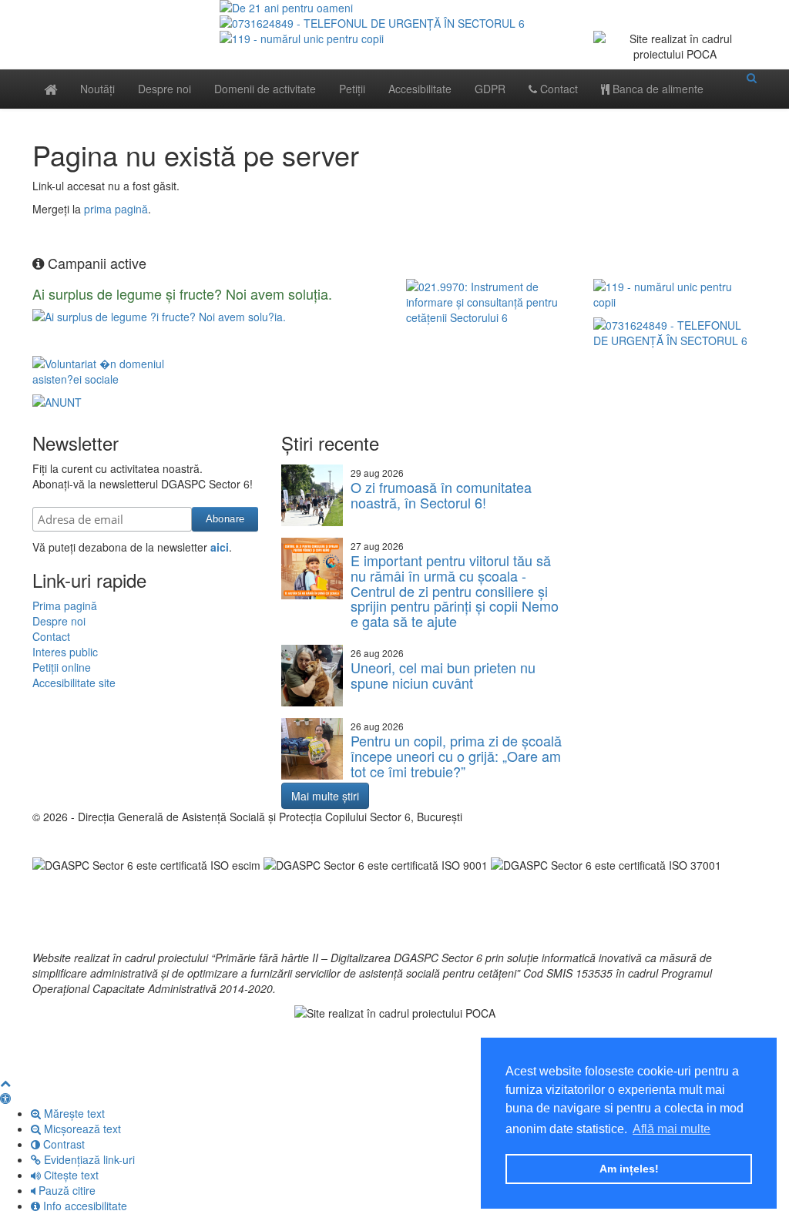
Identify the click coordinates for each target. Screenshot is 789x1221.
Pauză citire (65, 1190)
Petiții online (61, 667)
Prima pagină (64, 605)
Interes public (65, 651)
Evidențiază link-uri (88, 1159)
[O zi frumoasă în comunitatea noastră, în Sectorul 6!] (312, 495)
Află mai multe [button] (671, 1128)
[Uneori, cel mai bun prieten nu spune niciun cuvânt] (312, 675)
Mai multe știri (325, 795)
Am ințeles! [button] (629, 1168)
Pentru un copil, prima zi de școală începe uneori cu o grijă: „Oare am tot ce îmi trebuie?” (456, 755)
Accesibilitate (420, 88)
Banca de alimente (656, 88)
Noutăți (97, 88)
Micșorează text (81, 1128)
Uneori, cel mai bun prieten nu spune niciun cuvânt (443, 675)
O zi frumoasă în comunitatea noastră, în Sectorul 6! (441, 494)
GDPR (490, 88)
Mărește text (73, 1113)
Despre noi (164, 88)
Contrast (62, 1144)
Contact (557, 88)
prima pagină (116, 208)
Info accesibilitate (83, 1205)
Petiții (352, 88)
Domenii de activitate (265, 88)
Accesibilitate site (74, 682)
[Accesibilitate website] (5, 1097)
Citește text (70, 1174)
